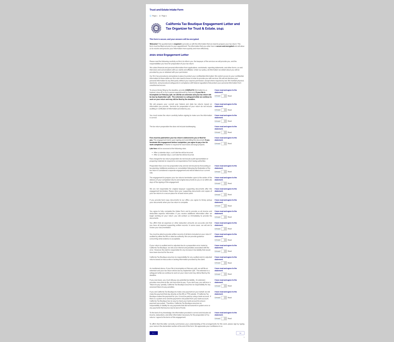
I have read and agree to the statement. (226, 91)
